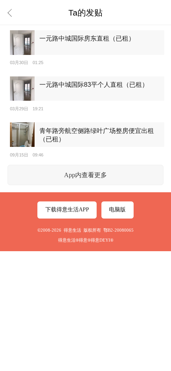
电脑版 (117, 210)
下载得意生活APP (67, 210)
